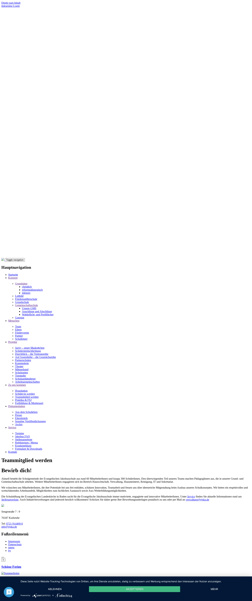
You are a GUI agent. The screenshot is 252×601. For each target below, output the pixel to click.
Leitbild (19, 295)
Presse (18, 415)
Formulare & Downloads (28, 448)
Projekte (12, 342)
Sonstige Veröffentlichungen (30, 421)
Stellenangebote (23, 439)
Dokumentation (16, 406)
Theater (19, 366)
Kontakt (12, 451)
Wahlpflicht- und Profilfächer (37, 314)
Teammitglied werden (27, 396)
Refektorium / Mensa (26, 442)
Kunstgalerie (22, 363)
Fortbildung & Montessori (29, 403)
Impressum (14, 541)
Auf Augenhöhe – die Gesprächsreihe (35, 357)
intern (11, 547)
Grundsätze (21, 283)
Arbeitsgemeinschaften (27, 381)
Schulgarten (21, 372)
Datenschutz (15, 544)
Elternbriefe (21, 418)
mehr (214, 589)
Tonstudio (20, 375)
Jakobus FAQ (22, 436)
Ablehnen (55, 589)
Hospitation (21, 390)
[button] (10, 573)
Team (18, 326)
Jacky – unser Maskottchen (29, 347)
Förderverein (22, 332)
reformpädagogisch (32, 289)
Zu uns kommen (17, 384)
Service (12, 427)
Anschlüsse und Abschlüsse (37, 311)
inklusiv (26, 292)
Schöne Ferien (11, 567)
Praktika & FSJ (23, 400)
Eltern (18, 329)
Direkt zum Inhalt (10, 2)
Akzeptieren (134, 589)
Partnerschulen (23, 360)
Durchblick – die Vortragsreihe (31, 354)
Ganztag (19, 317)
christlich (27, 286)
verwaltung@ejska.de (197, 499)
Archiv (19, 424)
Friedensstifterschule (26, 299)
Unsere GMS (29, 308)
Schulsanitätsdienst (25, 378)
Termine (19, 433)
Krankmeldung (23, 445)
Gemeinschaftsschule (26, 305)
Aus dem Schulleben (26, 412)
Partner (19, 335)
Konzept (12, 277)
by (9, 550)
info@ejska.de (9, 526)
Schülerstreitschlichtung (28, 350)
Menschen (13, 320)
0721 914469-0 (14, 523)
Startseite (13, 274)
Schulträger (21, 338)
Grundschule (22, 302)
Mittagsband (21, 369)
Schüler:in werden (25, 393)
